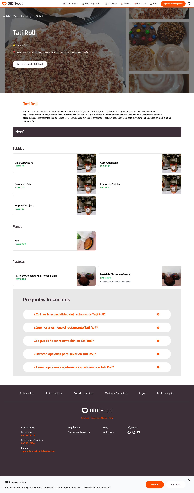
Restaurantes (26, 393)
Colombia (85, 418)
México (104, 418)
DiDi (8, 16)
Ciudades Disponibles (116, 393)
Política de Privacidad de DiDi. (98, 487)
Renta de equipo (165, 393)
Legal (142, 393)
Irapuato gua (27, 16)
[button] (173, 4)
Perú (111, 418)
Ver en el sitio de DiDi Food (30, 64)
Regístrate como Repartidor (173, 4)
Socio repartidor (53, 393)
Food (15, 16)
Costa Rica (95, 418)
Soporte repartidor (83, 393)
